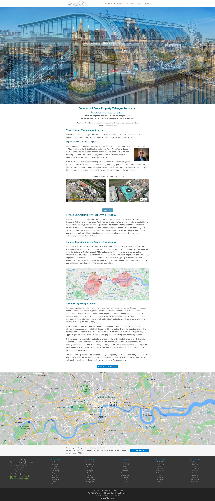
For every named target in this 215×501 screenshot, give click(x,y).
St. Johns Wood (195, 462)
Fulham (90, 475)
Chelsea (54, 482)
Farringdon (90, 471)
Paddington (160, 473)
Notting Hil (159, 471)
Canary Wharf (55, 479)
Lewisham (125, 477)
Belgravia (55, 466)
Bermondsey (55, 471)
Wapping (195, 475)
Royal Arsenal (160, 479)
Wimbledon (195, 482)
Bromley (55, 475)
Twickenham (195, 468)
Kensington (125, 473)
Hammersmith (90, 479)
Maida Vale (159, 462)
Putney (160, 475)
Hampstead (90, 482)
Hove (125, 466)
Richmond (160, 477)
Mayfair (160, 466)
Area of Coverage (107, 498)
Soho (160, 482)
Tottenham (194, 466)
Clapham (55, 484)
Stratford (195, 464)
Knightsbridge (125, 475)
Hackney (90, 477)
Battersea (55, 464)
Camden (55, 477)
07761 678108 (95, 493)
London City (125, 482)
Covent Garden (90, 464)
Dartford (90, 468)
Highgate (125, 462)
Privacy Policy (115, 495)
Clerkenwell (90, 462)
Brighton (55, 473)
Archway (55, 462)
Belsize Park (55, 468)
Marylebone (160, 464)
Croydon (90, 466)
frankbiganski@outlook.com (20, 474)
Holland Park (125, 464)
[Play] (86, 190)
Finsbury (90, 473)
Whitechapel (195, 479)
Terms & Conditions (102, 495)
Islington (125, 471)
